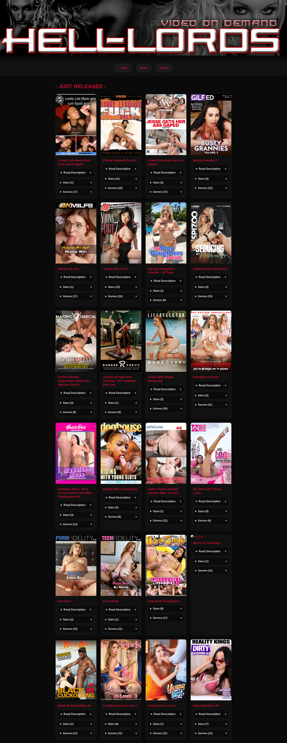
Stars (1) (68, 182)
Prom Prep (110, 601)
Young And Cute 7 (116, 268)
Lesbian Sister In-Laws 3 (120, 705)
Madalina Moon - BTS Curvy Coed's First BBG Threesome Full (75, 492)
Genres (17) (70, 191)
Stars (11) (114, 178)
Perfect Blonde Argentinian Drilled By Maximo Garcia (73, 380)
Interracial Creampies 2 (164, 601)
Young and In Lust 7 (162, 705)
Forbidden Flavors (206, 377)
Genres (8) (69, 412)
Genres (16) (115, 188)
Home (144, 67)
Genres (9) (159, 300)
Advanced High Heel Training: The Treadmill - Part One (120, 380)
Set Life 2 (64, 601)
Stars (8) (203, 511)
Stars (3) (68, 515)
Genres (164, 67)
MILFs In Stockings (206, 543)
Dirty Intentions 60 (206, 705)
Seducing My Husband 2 (210, 268)
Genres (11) (205, 404)
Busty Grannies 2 (205, 160)
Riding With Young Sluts (120, 489)
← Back (123, 67)
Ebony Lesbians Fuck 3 (119, 160)
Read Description (75, 172)
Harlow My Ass (68, 268)
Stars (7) (158, 724)
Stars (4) (203, 178)
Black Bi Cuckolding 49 (74, 705)
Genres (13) (205, 733)
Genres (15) (205, 188)
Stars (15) (114, 287)
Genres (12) (70, 524)
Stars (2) (158, 182)
